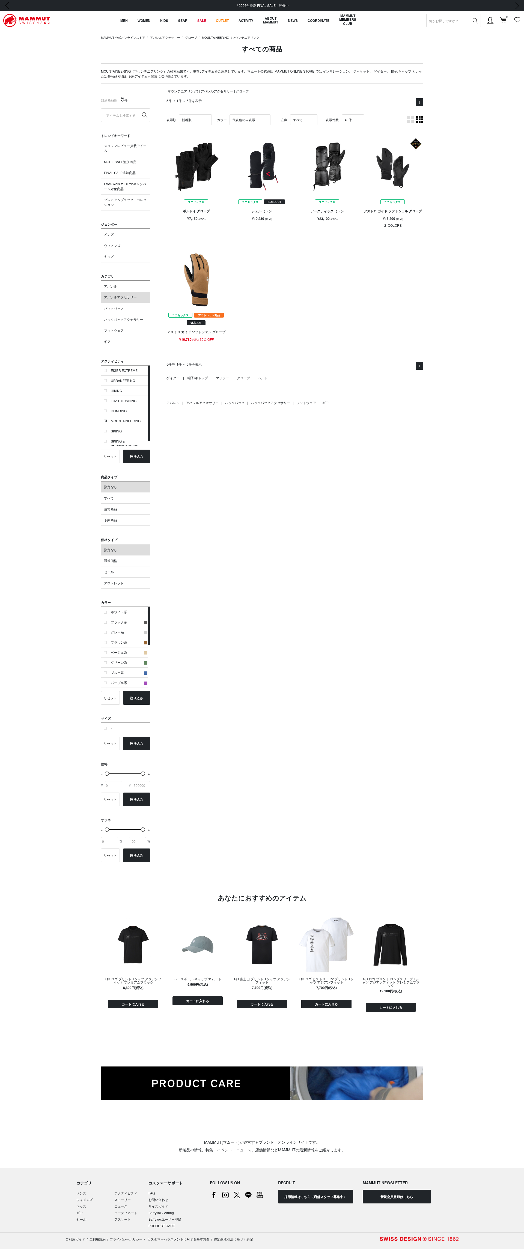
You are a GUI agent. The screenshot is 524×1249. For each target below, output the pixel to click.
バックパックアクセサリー (123, 319)
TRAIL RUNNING (123, 400)
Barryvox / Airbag (161, 1212)
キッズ (109, 256)
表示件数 (332, 119)
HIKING (116, 390)
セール (109, 571)
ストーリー (122, 1199)
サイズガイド (158, 1206)
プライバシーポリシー (126, 1239)
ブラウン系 (119, 642)
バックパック (114, 308)
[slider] (107, 774)
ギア (107, 341)
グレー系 (117, 632)
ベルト (263, 377)
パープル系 (119, 682)
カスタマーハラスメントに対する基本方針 (178, 1239)
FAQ (151, 1193)
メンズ (109, 234)
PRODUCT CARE (161, 1225)
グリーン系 (119, 662)
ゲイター (380, 71)
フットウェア (114, 330)
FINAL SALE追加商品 (120, 172)
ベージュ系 (119, 652)
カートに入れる (133, 1004)
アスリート (122, 1219)
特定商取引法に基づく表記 (233, 1239)
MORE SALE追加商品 (120, 161)
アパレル (110, 286)
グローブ (191, 37)
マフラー (222, 377)
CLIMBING (119, 410)
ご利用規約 (97, 1239)
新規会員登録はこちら (396, 1196)
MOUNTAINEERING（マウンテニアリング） (232, 37)
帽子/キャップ (401, 71)
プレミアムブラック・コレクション (125, 202)
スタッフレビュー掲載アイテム (125, 148)
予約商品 (110, 520)
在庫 (284, 119)
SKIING (116, 431)
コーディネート (125, 1212)
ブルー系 (117, 672)
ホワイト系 (119, 611)
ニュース (120, 1206)
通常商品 (110, 509)
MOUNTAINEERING (126, 421)
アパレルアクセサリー (165, 37)
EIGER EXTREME (124, 370)
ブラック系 (119, 622)
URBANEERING (123, 380)
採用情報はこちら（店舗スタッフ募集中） (315, 1196)
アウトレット (114, 583)
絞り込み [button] (136, 456)
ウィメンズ (112, 245)
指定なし (110, 486)
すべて (109, 497)
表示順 (171, 119)
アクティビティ (125, 1193)
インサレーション (336, 71)
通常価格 (110, 560)
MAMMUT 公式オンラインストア (123, 37)
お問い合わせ (158, 1199)
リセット (110, 456)
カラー (222, 119)
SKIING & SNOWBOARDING (124, 443)
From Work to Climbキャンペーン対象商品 (125, 186)
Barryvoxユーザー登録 (164, 1219)
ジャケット (361, 71)
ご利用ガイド (75, 1239)
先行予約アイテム (134, 76)
